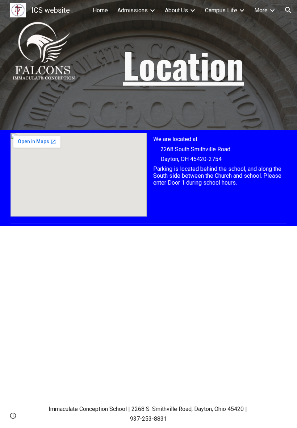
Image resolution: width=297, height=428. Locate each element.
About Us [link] (176, 10)
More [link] (261, 10)
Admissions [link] (132, 10)
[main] (183, 65)
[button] (288, 10)
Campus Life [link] (221, 10)
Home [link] (100, 10)
